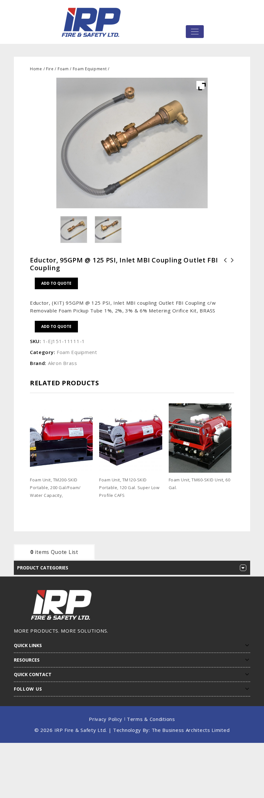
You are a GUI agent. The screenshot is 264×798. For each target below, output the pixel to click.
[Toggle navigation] (195, 31)
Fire (50, 69)
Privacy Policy (105, 719)
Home (36, 69)
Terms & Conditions (151, 719)
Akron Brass (62, 363)
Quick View (90, 505)
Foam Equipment (90, 69)
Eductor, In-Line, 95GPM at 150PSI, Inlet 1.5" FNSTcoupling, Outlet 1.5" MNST (223, 271)
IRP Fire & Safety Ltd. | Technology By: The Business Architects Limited (142, 730)
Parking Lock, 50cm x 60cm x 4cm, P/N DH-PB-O (230, 268)
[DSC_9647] (108, 229)
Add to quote (56, 283)
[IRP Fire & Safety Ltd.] (92, 22)
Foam (63, 69)
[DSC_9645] (74, 229)
